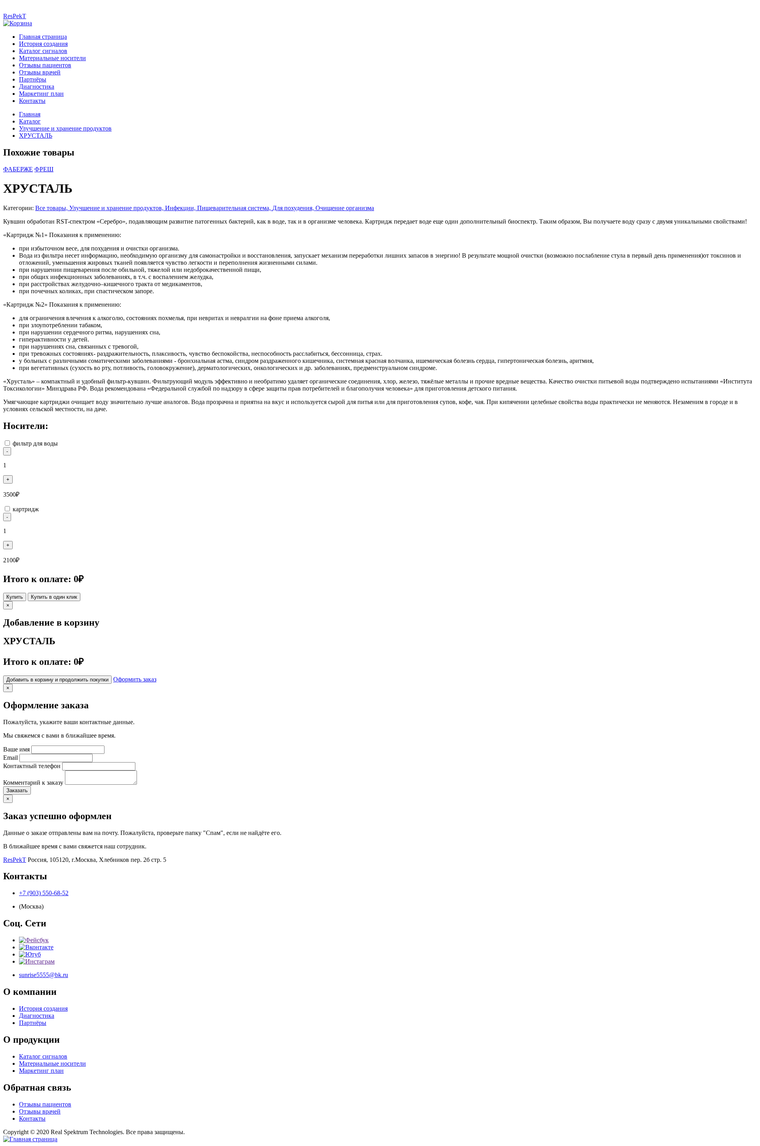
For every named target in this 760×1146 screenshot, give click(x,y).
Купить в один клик (54, 597)
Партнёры (32, 79)
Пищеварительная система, (234, 208)
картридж (26, 509)
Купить (14, 597)
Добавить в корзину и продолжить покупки (57, 680)
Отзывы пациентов (45, 65)
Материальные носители (52, 58)
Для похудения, (293, 208)
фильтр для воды (35, 443)
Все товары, (52, 208)
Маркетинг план (41, 93)
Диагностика (36, 86)
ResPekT (14, 16)
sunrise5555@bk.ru (43, 974)
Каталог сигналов (43, 50)
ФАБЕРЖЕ (18, 169)
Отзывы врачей (40, 72)
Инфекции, (181, 208)
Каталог (30, 121)
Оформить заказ (134, 679)
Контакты (32, 100)
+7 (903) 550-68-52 (43, 893)
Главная (29, 114)
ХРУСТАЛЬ (35, 135)
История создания (43, 43)
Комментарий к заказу (33, 782)
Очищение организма (344, 208)
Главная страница (43, 36)
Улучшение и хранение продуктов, (117, 208)
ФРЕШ (43, 169)
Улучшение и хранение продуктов (65, 128)
